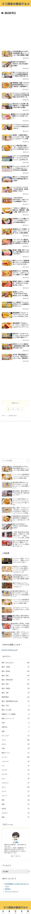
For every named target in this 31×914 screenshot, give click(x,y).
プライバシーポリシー (12, 891)
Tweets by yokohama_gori (9, 650)
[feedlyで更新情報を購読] (17, 856)
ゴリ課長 (15, 842)
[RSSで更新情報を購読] (19, 856)
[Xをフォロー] (14, 856)
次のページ (15, 403)
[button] (27, 461)
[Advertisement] (15, 32)
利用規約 (7, 889)
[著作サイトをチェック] (12, 856)
